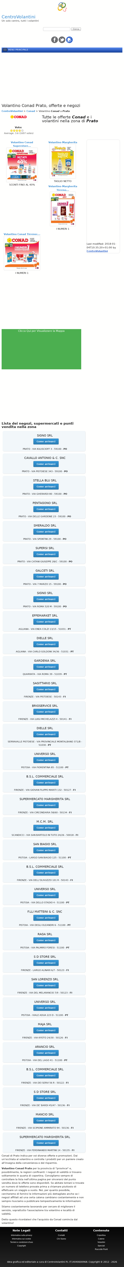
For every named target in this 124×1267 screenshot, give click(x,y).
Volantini (101, 1242)
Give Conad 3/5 (17, 130)
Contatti (61, 1235)
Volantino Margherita (62, 142)
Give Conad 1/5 (11, 130)
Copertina (101, 1235)
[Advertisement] (62, 77)
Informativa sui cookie (21, 1239)
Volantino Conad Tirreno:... (22, 234)
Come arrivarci (46, 441)
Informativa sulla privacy (21, 1235)
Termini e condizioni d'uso (21, 1242)
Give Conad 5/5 (22, 130)
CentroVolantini (19, 16)
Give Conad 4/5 (19, 130)
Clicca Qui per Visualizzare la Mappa (41, 330)
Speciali (101, 1246)
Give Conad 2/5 (14, 130)
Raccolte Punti (101, 1249)
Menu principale (18, 50)
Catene (101, 1239)
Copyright (21, 1246)
